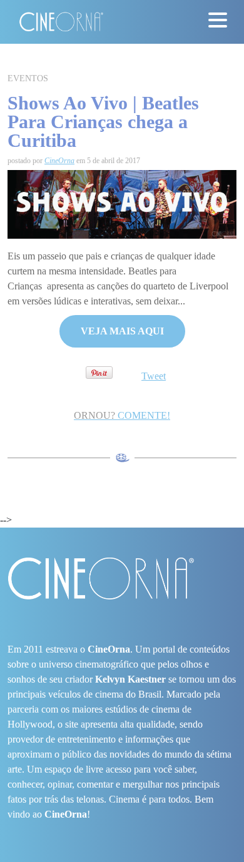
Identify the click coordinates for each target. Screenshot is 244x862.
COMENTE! (122, 415)
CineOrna (59, 160)
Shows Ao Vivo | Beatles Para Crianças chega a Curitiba (103, 122)
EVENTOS (28, 78)
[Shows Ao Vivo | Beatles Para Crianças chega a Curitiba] (122, 203)
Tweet (153, 376)
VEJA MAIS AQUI (122, 331)
